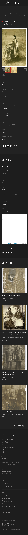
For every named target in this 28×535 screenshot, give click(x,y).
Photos (21, 13)
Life (7, 166)
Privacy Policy (4, 530)
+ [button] (3, 216)
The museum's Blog (8, 447)
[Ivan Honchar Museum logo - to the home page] (8, 3)
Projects (4, 444)
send (23, 516)
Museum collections (12, 13)
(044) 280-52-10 (18, 462)
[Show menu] (25, 3)
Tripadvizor (6, 503)
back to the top (19, 426)
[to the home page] (14, 435)
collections (5, 442)
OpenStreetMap (14, 243)
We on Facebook (7, 495)
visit (3, 452)
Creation (9, 248)
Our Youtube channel (8, 501)
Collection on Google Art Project (10, 506)
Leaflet (9, 243)
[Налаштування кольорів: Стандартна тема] (15, 3)
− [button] (3, 218)
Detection (9, 252)
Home (3, 13)
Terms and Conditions (11, 530)
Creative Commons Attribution (12, 147)
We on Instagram (7, 498)
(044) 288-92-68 (11, 462)
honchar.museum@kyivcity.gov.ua (11, 464)
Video (3, 449)
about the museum (8, 439)
